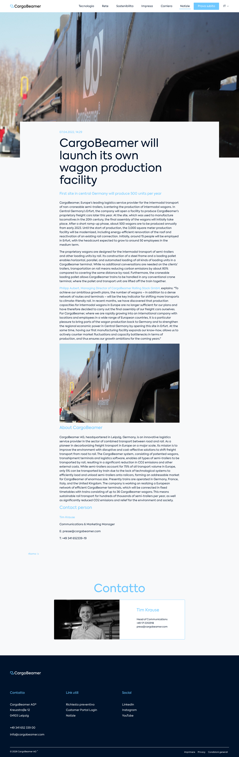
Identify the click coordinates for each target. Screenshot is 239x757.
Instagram (129, 710)
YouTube (127, 715)
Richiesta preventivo (80, 704)
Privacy (201, 752)
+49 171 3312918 (145, 623)
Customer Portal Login (81, 710)
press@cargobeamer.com (152, 626)
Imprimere (189, 752)
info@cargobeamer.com (27, 734)
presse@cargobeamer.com (82, 531)
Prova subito (206, 6)
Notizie (71, 715)
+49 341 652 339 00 (22, 727)
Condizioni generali (218, 752)
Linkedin (128, 704)
